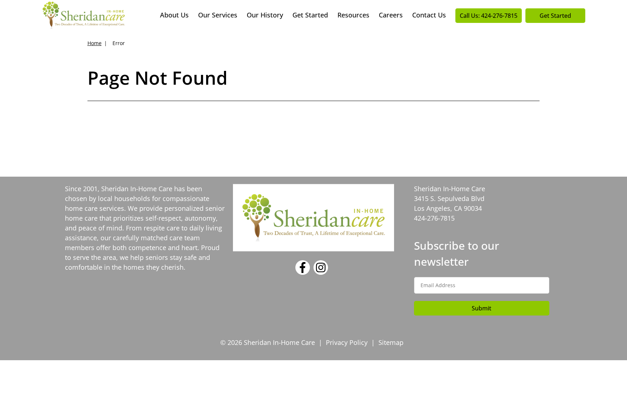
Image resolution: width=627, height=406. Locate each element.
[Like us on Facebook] (302, 272)
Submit (481, 308)
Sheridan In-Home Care (136, 188)
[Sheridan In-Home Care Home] (83, 14)
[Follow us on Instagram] (321, 272)
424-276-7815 (434, 218)
